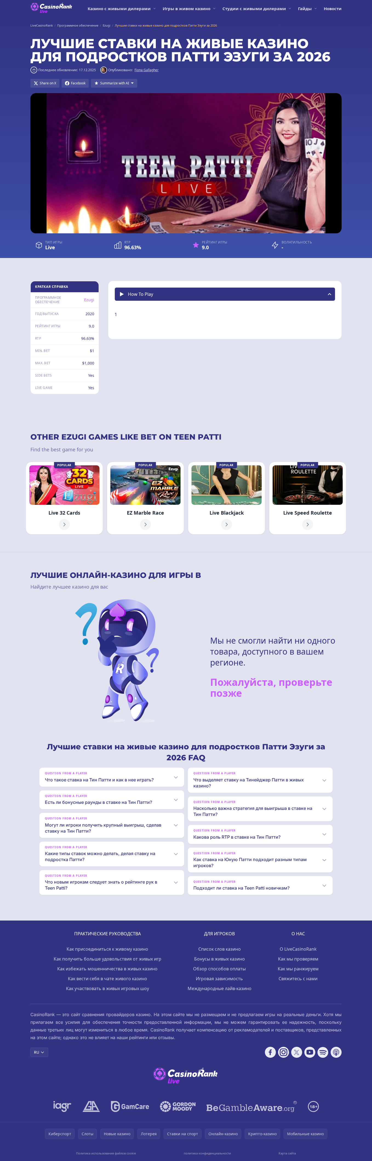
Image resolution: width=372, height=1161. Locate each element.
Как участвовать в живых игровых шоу (107, 988)
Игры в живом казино (186, 8)
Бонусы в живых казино (219, 959)
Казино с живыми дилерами (119, 8)
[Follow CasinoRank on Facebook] (270, 1052)
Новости (333, 8)
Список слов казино (219, 949)
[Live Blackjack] (226, 498)
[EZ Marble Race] (145, 498)
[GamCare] (130, 1106)
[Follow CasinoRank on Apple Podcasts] (336, 1052)
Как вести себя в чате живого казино (107, 979)
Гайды (305, 8)
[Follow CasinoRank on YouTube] (309, 1052)
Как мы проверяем (298, 959)
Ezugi (89, 299)
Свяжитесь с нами (298, 979)
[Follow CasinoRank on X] (296, 1052)
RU (36, 1052)
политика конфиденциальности (207, 1153)
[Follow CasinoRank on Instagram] (283, 1052)
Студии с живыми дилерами (254, 8)
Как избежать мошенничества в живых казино (107, 969)
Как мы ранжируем (298, 969)
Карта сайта (287, 1153)
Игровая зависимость (219, 979)
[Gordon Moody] (178, 1106)
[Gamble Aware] (252, 1106)
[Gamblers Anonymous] (91, 1106)
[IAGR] (62, 1106)
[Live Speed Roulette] (307, 498)
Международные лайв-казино (219, 988)
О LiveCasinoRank (298, 949)
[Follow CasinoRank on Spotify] (322, 1052)
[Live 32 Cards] (64, 498)
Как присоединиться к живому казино (107, 949)
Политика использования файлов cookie (106, 1153)
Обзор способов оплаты (219, 969)
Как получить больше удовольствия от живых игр (107, 959)
